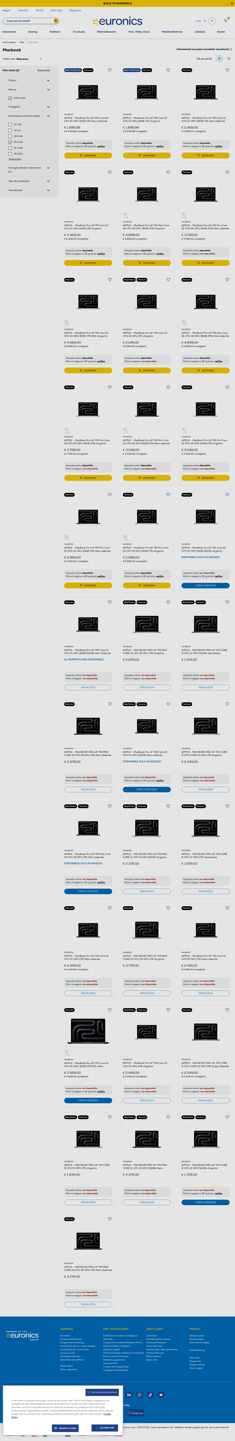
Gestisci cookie (67, 1428)
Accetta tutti (107, 1427)
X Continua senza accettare (102, 1392)
